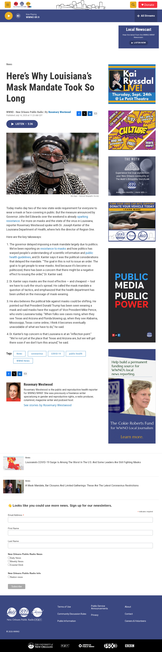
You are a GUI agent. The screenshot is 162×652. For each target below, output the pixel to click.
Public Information (66, 621)
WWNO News (23, 361)
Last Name (13, 541)
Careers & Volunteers (135, 621)
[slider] (23, 15)
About (128, 607)
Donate (149, 4)
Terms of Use (64, 607)
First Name (13, 528)
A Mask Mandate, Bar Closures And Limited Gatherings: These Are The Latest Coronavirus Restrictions (82, 485)
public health (75, 353)
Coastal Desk (16, 565)
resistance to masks (53, 248)
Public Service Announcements (99, 607)
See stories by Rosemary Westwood (48, 405)
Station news (16, 577)
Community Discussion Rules (71, 614)
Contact (129, 614)
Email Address (16, 515)
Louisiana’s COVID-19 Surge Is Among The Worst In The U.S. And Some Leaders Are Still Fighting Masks (83, 462)
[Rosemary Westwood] (13, 391)
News (9, 64)
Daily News (15, 558)
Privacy (94, 615)
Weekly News (16, 561)
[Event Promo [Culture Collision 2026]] (132, 130)
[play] (8, 16)
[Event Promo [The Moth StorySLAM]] (132, 176)
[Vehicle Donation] (132, 222)
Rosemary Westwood (59, 112)
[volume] (18, 15)
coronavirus (37, 353)
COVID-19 (56, 353)
